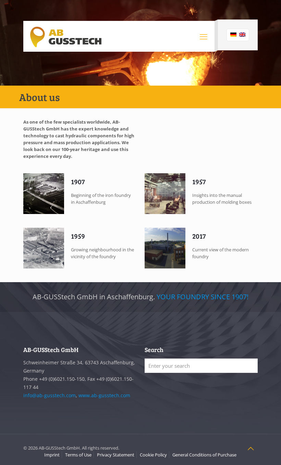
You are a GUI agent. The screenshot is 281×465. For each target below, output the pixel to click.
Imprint (52, 455)
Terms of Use (78, 455)
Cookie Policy (153, 455)
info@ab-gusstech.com (49, 395)
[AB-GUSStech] (65, 36)
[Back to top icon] (250, 448)
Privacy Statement (115, 455)
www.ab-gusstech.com (104, 395)
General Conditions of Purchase (204, 455)
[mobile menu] (203, 36)
